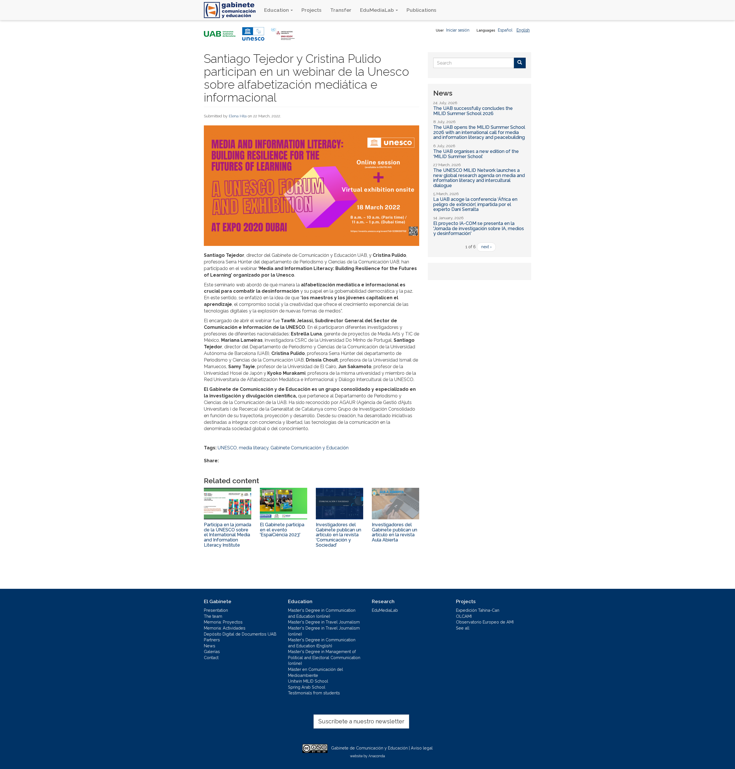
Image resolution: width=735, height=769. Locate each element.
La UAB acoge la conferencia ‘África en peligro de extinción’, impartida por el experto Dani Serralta (475, 204)
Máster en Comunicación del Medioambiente (315, 672)
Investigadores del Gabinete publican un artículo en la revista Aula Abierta (394, 532)
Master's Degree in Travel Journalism (324, 622)
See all (462, 628)
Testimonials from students (314, 692)
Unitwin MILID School (308, 681)
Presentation (216, 610)
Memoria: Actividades (224, 628)
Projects (311, 10)
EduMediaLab (377, 10)
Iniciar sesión (457, 30)
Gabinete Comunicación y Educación (309, 447)
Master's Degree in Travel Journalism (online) (324, 631)
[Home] (232, 10)
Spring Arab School (306, 687)
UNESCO (227, 447)
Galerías (212, 651)
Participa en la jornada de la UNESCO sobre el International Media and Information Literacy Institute (227, 534)
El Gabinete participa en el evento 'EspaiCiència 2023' (282, 529)
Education (277, 10)
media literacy (253, 447)
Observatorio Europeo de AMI (485, 622)
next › (486, 246)
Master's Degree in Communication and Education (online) (321, 613)
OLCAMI (464, 616)
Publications (421, 10)
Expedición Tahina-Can (477, 610)
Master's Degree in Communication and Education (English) (321, 642)
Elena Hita (238, 116)
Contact (211, 657)
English (523, 30)
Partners (212, 639)
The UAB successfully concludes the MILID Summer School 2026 (473, 111)
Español (505, 30)
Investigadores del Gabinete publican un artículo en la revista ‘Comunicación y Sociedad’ (338, 534)
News (209, 645)
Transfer (340, 10)
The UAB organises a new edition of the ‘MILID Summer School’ (476, 154)
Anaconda (376, 756)
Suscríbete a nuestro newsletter (361, 721)
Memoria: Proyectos (223, 622)
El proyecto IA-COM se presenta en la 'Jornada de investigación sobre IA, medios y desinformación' (478, 228)
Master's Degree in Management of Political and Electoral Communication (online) (324, 657)
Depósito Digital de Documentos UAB (240, 634)
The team (213, 616)
